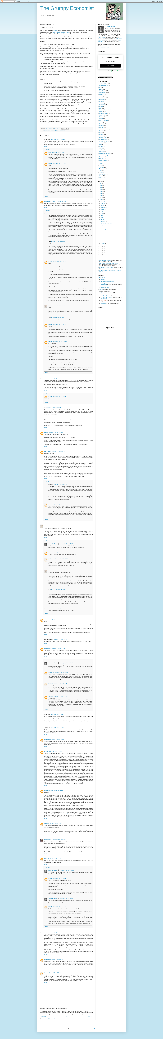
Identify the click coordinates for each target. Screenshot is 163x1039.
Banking (101, 89)
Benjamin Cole (47, 839)
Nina (45, 858)
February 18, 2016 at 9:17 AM (54, 823)
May (102, 215)
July (102, 211)
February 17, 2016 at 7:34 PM (62, 504)
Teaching (101, 167)
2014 (101, 248)
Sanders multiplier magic (106, 223)
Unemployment (102, 174)
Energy (101, 103)
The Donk (50, 552)
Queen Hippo (104, 298)
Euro (100, 108)
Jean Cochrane (104, 300)
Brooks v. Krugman (105, 237)
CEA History (103, 235)
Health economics (103, 120)
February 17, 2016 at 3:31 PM (55, 619)
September (103, 207)
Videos (101, 175)
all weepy (55, 30)
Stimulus (101, 162)
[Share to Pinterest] (68, 129)
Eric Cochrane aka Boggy (106, 297)
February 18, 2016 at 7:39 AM (59, 261)
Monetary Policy (103, 139)
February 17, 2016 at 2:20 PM (58, 451)
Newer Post (43, 1016)
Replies (47, 149)
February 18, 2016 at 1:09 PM (66, 898)
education (101, 101)
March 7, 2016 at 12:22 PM (55, 972)
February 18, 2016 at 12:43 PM (67, 870)
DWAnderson (51, 559)
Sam (45, 823)
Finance (101, 111)
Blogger (94, 1028)
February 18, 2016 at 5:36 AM (55, 751)
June (102, 213)
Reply (45, 146)
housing (101, 122)
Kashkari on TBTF (105, 231)
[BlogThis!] (63, 129)
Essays (101, 106)
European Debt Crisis (104, 110)
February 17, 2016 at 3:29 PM (66, 543)
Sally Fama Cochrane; (106, 295)
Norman (46, 751)
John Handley (47, 451)
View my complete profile (104, 47)
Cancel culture (102, 91)
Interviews (101, 130)
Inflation (101, 127)
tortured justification (64, 813)
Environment (102, 104)
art (100, 87)
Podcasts (101, 151)
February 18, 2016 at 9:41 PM (59, 324)
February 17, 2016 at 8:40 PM (61, 672)
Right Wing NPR (104, 229)
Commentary (46, 130)
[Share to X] (65, 129)
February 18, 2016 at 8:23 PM (60, 305)
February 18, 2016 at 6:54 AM (60, 683)
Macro (100, 136)
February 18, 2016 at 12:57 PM (60, 878)
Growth (101, 118)
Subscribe (110, 66)
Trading (101, 172)
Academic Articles (103, 84)
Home (67, 1016)
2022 (101, 187)
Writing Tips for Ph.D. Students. (106, 267)
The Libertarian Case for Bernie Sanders (110, 239)
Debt (100, 96)
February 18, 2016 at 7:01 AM (60, 696)
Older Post (90, 1016)
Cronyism (101, 94)
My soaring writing (105, 287)
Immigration (102, 123)
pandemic (101, 149)
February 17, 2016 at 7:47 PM (58, 241)
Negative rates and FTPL (106, 225)
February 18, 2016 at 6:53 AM (56, 790)
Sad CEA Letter (104, 233)
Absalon (50, 305)
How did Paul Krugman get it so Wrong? (108, 263)
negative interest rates (104, 141)
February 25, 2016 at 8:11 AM (61, 608)
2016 (101, 199)
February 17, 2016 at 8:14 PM (57, 727)
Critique (46, 972)
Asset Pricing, (104, 284)
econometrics (102, 97)
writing (100, 177)
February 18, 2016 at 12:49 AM (56, 739)
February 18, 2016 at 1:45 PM (59, 906)
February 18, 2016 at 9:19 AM (59, 839)
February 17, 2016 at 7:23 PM (66, 663)
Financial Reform (103, 113)
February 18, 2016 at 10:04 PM (58, 589)
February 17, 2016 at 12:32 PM (58, 378)
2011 (101, 254)
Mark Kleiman (47, 201)
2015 (101, 246)
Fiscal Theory (102, 115)
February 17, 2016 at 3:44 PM (60, 639)
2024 (101, 183)
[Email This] (62, 129)
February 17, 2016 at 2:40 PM (60, 484)
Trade (100, 170)
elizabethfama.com (105, 292)
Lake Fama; (103, 303)
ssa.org (101, 289)
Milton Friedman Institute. (105, 260)
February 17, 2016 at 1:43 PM (61, 213)
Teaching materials (105, 283)
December (103, 201)
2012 (101, 252)
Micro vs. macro (103, 137)
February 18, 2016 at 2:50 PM (62, 559)
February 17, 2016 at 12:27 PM (59, 201)
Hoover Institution (102, 37)
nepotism (101, 143)
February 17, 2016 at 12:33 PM (54, 407)
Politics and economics (60, 130)
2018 (101, 195)
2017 (101, 197)
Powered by (106, 71)
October (103, 205)
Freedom (101, 117)
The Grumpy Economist (67, 8)
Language (101, 134)
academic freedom (103, 85)
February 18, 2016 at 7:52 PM (57, 932)
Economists (52, 130)
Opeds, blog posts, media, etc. (107, 281)
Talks (100, 163)
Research (103, 279)
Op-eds (101, 148)
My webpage (102, 277)
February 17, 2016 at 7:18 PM (58, 648)
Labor (100, 132)
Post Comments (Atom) (52, 1019)
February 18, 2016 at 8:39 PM (58, 317)
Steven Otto (51, 672)
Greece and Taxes (105, 227)
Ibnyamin (46, 790)
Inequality (101, 125)
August (102, 209)
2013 (101, 250)
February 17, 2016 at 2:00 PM (58, 152)
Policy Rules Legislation (106, 241)
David (49, 152)
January (103, 243)
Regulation (101, 158)
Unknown (46, 739)
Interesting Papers (103, 129)
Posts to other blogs (103, 155)
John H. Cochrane (52, 543)
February (103, 221)
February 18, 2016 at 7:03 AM (60, 552)
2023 (101, 185)
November (103, 203)
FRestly (50, 163)
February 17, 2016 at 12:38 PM (56, 432)
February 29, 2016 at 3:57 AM (56, 959)
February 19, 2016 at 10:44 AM (60, 341)
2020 (101, 191)
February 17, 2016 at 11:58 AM (58, 139)
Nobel (100, 144)
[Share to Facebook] (66, 129)
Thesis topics (102, 168)
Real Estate (102, 156)
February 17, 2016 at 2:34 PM (59, 163)
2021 (101, 189)
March (102, 219)
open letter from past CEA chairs (61, 32)
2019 (101, 193)
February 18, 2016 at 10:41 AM (54, 858)
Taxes (100, 165)
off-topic (101, 146)
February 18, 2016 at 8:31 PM (60, 570)
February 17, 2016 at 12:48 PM (60, 396)
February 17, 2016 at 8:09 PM (57, 714)
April (102, 217)
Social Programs (103, 160)
